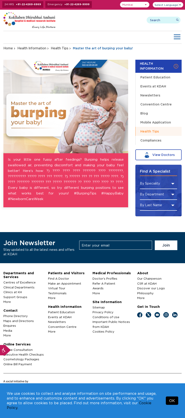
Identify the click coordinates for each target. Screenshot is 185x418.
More (7, 301)
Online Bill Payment (17, 364)
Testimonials (57, 293)
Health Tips (59, 48)
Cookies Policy (103, 331)
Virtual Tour (56, 288)
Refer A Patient (103, 283)
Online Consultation (18, 349)
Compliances (150, 140)
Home (8, 48)
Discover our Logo (151, 288)
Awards (98, 288)
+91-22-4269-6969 (28, 4)
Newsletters (150, 95)
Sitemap (98, 307)
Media (7, 330)
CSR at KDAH (147, 283)
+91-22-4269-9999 (77, 4)
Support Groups (15, 297)
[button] (134, 4)
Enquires (9, 325)
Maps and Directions (18, 320)
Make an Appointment (64, 283)
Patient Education (155, 77)
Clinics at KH (12, 292)
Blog (144, 113)
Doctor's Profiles (104, 278)
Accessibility (5, 350)
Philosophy (145, 293)
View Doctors (163, 154)
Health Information (31, 48)
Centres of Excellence (19, 282)
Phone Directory (15, 315)
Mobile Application (155, 122)
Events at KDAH (153, 86)
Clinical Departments (19, 287)
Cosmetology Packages (21, 359)
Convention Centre (156, 104)
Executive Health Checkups (23, 354)
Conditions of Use (105, 317)
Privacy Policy (102, 312)
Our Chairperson (149, 278)
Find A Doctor (58, 278)
